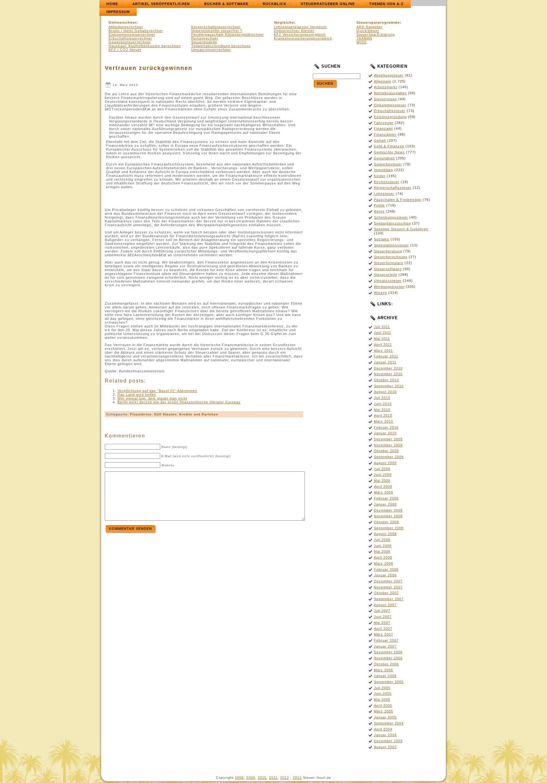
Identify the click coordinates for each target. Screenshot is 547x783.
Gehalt (380, 140)
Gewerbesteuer (388, 164)
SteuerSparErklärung (375, 34)
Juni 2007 (383, 616)
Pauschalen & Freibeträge (397, 200)
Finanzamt (383, 128)
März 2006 (383, 670)
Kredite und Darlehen (198, 414)
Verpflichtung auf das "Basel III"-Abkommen (157, 391)
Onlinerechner (122, 22)
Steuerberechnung (390, 257)
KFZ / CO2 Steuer (125, 50)
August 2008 (385, 534)
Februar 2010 (386, 427)
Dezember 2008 (388, 510)
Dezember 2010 (388, 368)
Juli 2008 (382, 540)
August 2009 (385, 463)
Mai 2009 (382, 480)
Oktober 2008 (386, 522)
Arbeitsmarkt (385, 87)
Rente (379, 211)
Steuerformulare (388, 263)
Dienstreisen (385, 99)
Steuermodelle (204, 42)
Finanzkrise (141, 414)
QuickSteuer (367, 31)
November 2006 (388, 658)
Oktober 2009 (386, 451)
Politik (379, 205)
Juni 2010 (383, 404)
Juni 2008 (383, 546)
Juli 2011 (382, 327)
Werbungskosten (389, 287)
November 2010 (388, 374)
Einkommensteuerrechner (132, 34)
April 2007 (383, 629)
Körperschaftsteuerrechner (216, 27)
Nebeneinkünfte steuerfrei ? (216, 31)
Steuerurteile (385, 275)
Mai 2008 (382, 551)
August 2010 (385, 392)
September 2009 (389, 457)
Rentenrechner (204, 38)
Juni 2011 (382, 332)
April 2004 (383, 729)
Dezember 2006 (388, 652)
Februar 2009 (386, 498)
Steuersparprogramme (378, 22)
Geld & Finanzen (389, 146)
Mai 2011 (382, 338)
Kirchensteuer (386, 182)
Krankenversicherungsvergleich (303, 38)
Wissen (380, 293)
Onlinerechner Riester (294, 31)
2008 (239, 778)
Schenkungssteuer (391, 217)
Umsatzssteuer (388, 281)
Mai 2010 (382, 410)
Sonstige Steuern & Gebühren (401, 229)
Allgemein (382, 81)
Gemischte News (389, 152)
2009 (250, 778)
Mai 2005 (382, 699)
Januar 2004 (385, 735)
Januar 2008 (385, 575)
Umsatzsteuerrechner (211, 50)
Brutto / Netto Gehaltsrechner (136, 31)
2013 (297, 778)
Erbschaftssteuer (390, 111)
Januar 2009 (385, 504)
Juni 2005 (383, 693)
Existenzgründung (390, 117)
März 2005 (383, 711)
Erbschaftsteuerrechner (130, 38)
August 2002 (385, 747)
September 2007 (389, 599)
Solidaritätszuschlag (392, 223)
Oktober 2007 (386, 593)
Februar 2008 (386, 569)
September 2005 (389, 682)
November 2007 (388, 587)
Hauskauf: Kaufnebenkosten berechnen (145, 46)
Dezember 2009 (388, 439)
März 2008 (383, 563)
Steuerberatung (388, 251)
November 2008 (388, 516)
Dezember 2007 (388, 581)
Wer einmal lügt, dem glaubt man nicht (152, 398)
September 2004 (389, 723)
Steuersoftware (388, 269)
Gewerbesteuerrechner (130, 42)
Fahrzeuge (383, 123)
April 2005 (383, 705)
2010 (262, 778)
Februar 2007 (386, 640)
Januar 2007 (385, 646)
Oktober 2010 (386, 380)
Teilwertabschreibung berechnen (221, 46)
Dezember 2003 (388, 741)
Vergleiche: (285, 22)
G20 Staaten (165, 414)
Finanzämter (385, 134)
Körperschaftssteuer (393, 188)
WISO (361, 42)
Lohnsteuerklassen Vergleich (300, 27)
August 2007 (385, 605)
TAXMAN (364, 38)
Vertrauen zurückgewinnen (148, 68)
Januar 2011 (385, 362)
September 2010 (389, 386)
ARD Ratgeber (369, 27)
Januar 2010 (385, 433)
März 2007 (383, 634)
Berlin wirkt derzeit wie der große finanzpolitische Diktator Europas (179, 402)
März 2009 (383, 492)
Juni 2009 (383, 474)
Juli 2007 (382, 610)
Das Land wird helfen (136, 394)
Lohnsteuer (384, 194)
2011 (273, 778)
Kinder (380, 176)
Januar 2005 (385, 717)
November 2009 (388, 445)
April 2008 (383, 557)
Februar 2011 (386, 356)
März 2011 (383, 350)
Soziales (381, 239)
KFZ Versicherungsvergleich (300, 34)
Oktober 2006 (386, 664)
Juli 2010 (382, 398)
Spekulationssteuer (391, 245)
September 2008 (389, 528)
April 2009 (383, 486)
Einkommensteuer (390, 105)
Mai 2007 (382, 623)
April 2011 (383, 344)
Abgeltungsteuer (389, 75)
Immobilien (383, 170)
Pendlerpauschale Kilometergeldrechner (227, 34)
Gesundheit (384, 158)
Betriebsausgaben (390, 93)
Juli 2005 (382, 688)
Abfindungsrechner (126, 27)
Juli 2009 (382, 469)
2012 (284, 778)
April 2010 (383, 415)
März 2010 (383, 421)
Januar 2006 (385, 676)
